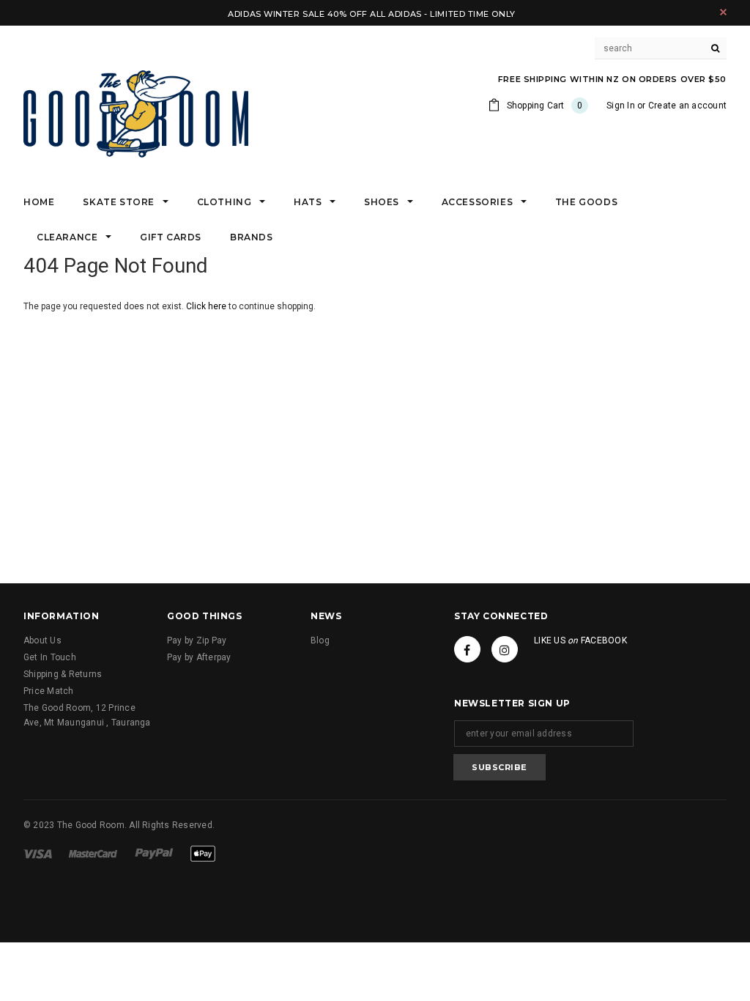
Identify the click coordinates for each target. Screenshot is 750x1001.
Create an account (687, 105)
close (723, 12)
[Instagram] (504, 649)
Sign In (620, 105)
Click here (207, 306)
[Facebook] (467, 649)
